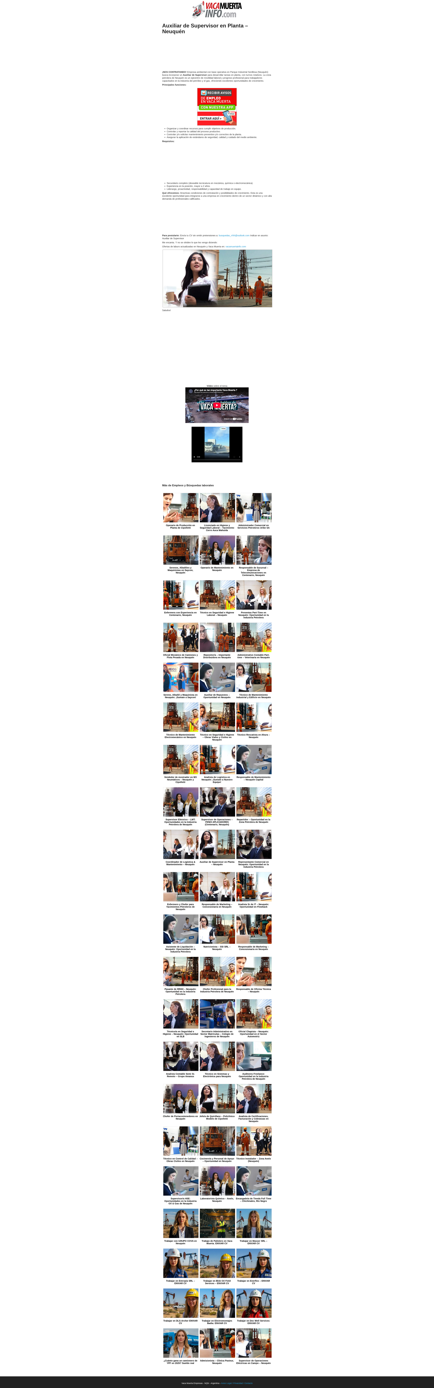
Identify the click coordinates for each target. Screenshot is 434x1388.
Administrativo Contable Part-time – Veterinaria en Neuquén (253, 656)
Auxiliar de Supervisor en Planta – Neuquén (217, 863)
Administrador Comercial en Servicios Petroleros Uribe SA (253, 526)
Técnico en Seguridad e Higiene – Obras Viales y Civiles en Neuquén (217, 737)
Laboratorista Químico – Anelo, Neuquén (217, 1199)
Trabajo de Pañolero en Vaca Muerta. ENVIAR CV (217, 1242)
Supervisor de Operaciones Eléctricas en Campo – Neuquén (253, 1361)
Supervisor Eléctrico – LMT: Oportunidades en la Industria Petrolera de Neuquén (180, 822)
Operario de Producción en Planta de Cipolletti (180, 526)
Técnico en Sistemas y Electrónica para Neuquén (217, 1075)
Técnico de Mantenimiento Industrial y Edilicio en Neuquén (253, 696)
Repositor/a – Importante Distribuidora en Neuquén (217, 656)
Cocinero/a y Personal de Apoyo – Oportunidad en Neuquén (217, 1159)
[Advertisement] (217, 54)
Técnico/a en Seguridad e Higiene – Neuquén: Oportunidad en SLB (180, 1034)
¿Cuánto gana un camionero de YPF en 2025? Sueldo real (180, 1361)
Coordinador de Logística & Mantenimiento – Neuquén (180, 863)
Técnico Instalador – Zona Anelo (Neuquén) (253, 1159)
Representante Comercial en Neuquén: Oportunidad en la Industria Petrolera (253, 864)
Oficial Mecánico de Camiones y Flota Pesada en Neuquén (180, 656)
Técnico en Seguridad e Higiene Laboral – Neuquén (217, 613)
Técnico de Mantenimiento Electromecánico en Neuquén (180, 736)
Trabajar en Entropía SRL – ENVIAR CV (180, 1282)
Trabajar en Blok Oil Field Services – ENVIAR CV (217, 1282)
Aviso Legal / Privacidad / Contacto (237, 1383)
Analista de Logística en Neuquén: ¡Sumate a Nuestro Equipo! (217, 779)
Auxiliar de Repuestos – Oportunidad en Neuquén (216, 696)
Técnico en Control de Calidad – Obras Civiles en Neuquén (180, 1159)
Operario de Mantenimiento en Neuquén (217, 568)
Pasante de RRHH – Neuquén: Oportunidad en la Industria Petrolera (180, 991)
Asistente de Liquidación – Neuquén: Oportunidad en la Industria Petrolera (180, 949)
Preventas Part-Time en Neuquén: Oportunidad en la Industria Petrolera (253, 615)
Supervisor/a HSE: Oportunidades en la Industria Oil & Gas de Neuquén (180, 1201)
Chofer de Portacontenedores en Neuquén (180, 1117)
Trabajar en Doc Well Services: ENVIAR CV (253, 1321)
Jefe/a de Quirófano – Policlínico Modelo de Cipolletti (217, 1117)
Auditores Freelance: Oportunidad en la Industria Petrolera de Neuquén (253, 1076)
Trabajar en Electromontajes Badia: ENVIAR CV (217, 1321)
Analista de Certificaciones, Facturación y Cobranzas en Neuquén (253, 1118)
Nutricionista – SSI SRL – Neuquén (217, 947)
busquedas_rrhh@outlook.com (234, 235)
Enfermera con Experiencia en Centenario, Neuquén (180, 613)
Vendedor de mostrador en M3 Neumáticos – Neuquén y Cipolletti (180, 779)
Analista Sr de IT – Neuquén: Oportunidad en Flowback (253, 905)
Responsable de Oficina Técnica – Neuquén (253, 990)
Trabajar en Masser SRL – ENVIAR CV (253, 1242)
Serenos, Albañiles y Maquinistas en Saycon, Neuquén (180, 570)
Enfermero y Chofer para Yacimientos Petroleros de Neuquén (180, 907)
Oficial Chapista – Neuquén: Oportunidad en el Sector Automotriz (253, 1034)
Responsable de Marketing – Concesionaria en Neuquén (217, 905)
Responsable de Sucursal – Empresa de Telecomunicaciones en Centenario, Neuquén (253, 571)
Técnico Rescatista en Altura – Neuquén (253, 736)
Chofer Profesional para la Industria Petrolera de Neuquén (217, 990)
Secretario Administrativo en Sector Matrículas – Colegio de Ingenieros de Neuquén (217, 1034)
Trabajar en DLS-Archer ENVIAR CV (180, 1321)
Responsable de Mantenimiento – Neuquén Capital (253, 778)
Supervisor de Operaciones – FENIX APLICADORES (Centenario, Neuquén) (217, 822)
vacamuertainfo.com (236, 246)
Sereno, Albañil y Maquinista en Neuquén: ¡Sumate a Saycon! (180, 696)
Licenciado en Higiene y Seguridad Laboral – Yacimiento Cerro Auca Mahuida (217, 528)
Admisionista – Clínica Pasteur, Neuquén (217, 1361)
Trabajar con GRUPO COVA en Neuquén (180, 1242)
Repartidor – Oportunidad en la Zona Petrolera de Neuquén (253, 820)
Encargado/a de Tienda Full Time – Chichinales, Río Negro (253, 1199)
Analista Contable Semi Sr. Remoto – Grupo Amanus (180, 1075)
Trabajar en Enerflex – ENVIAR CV (253, 1282)
